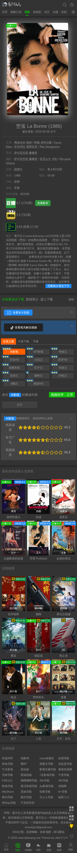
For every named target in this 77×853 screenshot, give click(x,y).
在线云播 (8, 341)
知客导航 (45, 791)
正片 (20, 404)
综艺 (47, 12)
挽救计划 (16, 12)
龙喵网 (62, 786)
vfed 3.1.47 (62, 837)
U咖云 (14, 383)
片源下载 (23, 341)
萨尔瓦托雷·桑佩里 (25, 152)
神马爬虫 (59, 832)
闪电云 (63, 375)
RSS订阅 (18, 832)
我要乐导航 (46, 763)
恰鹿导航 (63, 758)
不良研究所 (28, 802)
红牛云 (38, 367)
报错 (71, 299)
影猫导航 (7, 786)
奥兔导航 (7, 763)
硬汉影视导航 (29, 786)
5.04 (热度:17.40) (27, 226)
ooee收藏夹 (46, 758)
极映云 (38, 375)
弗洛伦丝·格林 (23, 142)
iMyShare (8, 791)
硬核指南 (26, 775)
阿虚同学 (7, 758)
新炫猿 (25, 769)
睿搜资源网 (65, 769)
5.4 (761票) (24, 214)
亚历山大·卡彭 (48, 159)
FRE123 (7, 780)
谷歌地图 (45, 832)
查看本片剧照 (20, 312)
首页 (5, 12)
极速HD (38, 383)
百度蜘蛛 (31, 832)
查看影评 (42, 203)
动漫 (55, 12)
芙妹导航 (26, 791)
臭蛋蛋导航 (65, 763)
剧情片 (18, 169)
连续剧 (37, 12)
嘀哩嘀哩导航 (29, 780)
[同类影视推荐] (71, 827)
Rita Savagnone (50, 146)
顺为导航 (7, 797)
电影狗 (25, 758)
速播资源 (14, 367)
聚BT (24, 763)
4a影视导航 (46, 786)
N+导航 (62, 791)
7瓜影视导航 (47, 775)
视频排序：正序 (62, 394)
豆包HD (14, 359)
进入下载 (46, 299)
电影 (27, 12)
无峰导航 (7, 775)
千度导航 (63, 775)
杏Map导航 (9, 802)
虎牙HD (63, 359)
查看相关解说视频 (25, 327)
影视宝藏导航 (47, 769)
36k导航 (44, 780)
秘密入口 (63, 797)
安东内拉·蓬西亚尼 (25, 146)
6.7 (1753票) (25, 202)
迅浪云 (14, 375)
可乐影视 (7, 769)
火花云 (38, 359)
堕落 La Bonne (31, 126)
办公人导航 (46, 797)
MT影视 (38, 351)
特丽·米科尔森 (43, 142)
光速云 (63, 367)
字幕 (35, 341)
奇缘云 (63, 351)
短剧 (64, 12)
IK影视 (14, 351)
